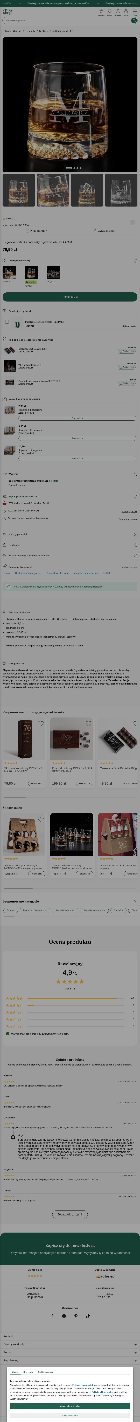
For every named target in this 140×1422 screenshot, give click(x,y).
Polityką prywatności (82, 1385)
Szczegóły (28, 1372)
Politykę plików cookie (102, 1392)
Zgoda (15, 1372)
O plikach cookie (45, 1372)
